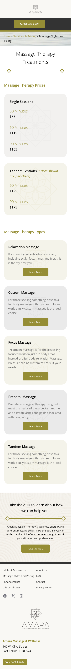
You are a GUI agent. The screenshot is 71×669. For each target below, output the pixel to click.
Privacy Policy (44, 587)
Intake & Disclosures (14, 570)
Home (7, 36)
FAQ (38, 576)
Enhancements (11, 581)
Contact (40, 581)
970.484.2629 (31, 24)
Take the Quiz (35, 548)
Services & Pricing (24, 36)
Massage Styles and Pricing (18, 576)
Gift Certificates (12, 587)
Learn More (35, 272)
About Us (41, 570)
